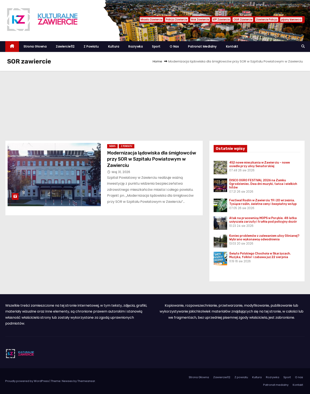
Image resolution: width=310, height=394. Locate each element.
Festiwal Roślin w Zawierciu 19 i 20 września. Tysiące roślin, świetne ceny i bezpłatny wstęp (263, 202)
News (112, 146)
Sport (156, 46)
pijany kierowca (291, 19)
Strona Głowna (35, 46)
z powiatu (126, 146)
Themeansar (86, 381)
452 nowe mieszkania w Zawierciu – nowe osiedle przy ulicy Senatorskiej (259, 164)
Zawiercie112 (65, 46)
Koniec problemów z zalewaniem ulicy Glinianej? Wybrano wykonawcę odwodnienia (264, 237)
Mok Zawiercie (200, 19)
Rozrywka (135, 46)
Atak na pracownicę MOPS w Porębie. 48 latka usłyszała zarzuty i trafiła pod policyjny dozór (263, 219)
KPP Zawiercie (221, 19)
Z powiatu (91, 46)
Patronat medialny (202, 46)
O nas (174, 46)
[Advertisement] (155, 102)
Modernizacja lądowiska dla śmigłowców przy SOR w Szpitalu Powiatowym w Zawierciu (151, 159)
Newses (67, 381)
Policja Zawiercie (176, 19)
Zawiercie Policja (266, 19)
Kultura (113, 46)
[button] (303, 46)
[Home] (12, 46)
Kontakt (232, 46)
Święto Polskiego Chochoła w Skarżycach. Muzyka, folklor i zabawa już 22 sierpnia (260, 255)
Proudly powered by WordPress (27, 381)
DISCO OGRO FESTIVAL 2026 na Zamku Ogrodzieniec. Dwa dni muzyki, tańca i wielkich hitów (263, 184)
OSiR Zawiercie (242, 19)
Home (157, 61)
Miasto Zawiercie (151, 19)
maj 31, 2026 (121, 172)
